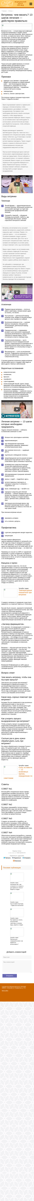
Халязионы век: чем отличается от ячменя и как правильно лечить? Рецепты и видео (16, 887)
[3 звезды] (12, 852)
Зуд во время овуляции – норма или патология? (16, 904)
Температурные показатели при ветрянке (25, 592)
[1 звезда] (9, 852)
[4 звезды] (14, 852)
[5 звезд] (15, 852)
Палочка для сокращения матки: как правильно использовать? (16, 942)
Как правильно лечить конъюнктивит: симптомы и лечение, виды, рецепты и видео (16, 922)
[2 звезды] (11, 852)
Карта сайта (5, 990)
